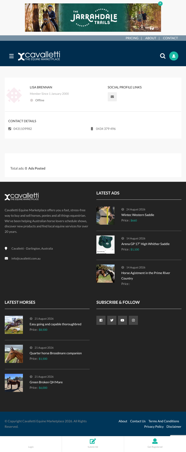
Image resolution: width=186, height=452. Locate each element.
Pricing (132, 38)
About (150, 38)
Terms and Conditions (164, 421)
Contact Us (138, 421)
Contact (170, 38)
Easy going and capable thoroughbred (55, 324)
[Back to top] (171, 423)
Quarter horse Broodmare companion (56, 353)
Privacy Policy (154, 426)
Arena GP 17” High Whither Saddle (145, 244)
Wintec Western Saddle (137, 215)
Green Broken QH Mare (46, 382)
